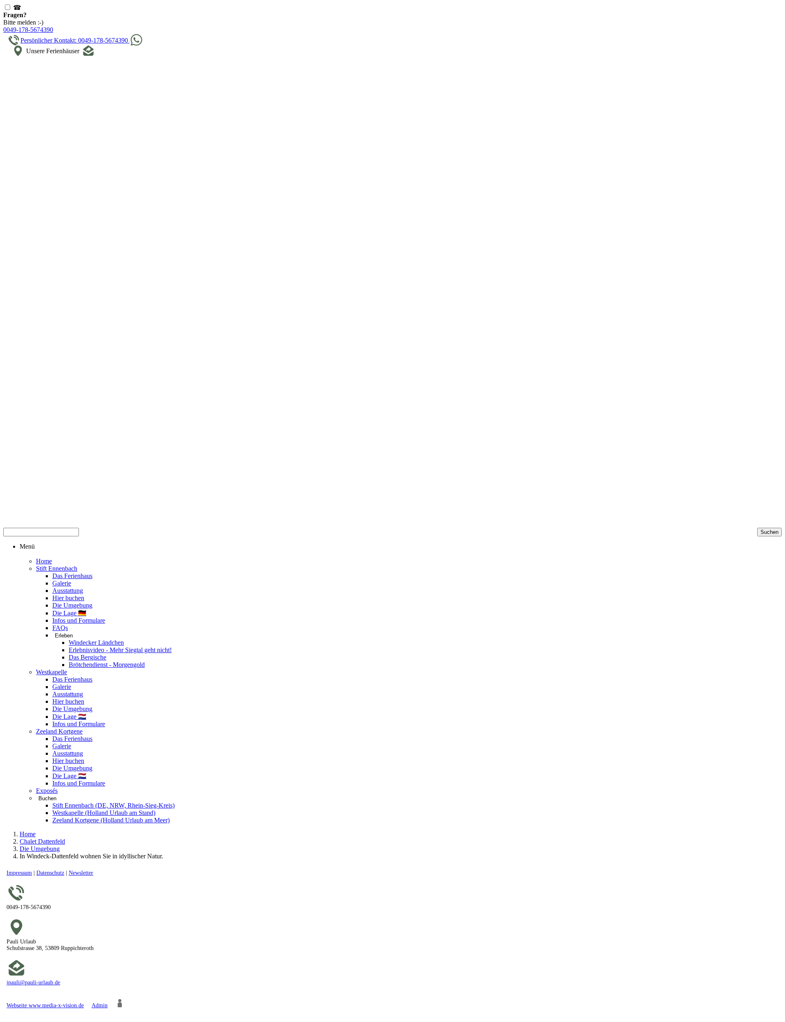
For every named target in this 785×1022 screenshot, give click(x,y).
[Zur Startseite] (392, 294)
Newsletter (81, 873)
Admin (100, 1005)
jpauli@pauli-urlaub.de (33, 982)
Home (28, 834)
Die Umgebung (40, 848)
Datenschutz (50, 873)
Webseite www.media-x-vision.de (45, 1005)
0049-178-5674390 (28, 29)
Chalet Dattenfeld (42, 841)
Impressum (19, 873)
